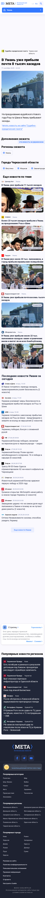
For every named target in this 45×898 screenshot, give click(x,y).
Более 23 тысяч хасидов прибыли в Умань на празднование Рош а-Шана (22, 222)
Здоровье (27, 789)
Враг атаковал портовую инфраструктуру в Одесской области (21, 680)
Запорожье (28, 840)
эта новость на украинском (31, 142)
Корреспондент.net (12, 426)
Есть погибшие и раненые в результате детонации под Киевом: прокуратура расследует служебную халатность (22, 667)
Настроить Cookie (10, 883)
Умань (18, 181)
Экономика (7, 797)
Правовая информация (10, 872)
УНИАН (7, 217)
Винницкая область (10, 807)
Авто (5, 789)
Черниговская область (11, 826)
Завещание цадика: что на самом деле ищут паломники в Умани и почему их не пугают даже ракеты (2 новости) (22, 506)
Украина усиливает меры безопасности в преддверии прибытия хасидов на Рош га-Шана (22, 404)
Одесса (27, 844)
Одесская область (31, 822)
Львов (5, 848)
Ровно (26, 836)
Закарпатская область (11, 815)
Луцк (5, 851)
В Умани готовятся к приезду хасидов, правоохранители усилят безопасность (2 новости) (21, 389)
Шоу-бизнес (7, 782)
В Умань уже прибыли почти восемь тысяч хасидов (23, 298)
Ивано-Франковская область (12, 818)
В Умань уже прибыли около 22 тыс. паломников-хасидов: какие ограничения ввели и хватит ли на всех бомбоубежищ (22, 338)
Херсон (5, 855)
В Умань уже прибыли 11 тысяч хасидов (22, 185)
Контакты (7, 876)
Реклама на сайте (9, 861)
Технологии (28, 793)
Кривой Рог (29, 707)
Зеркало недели (11, 515)
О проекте (7, 879)
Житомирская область (32, 811)
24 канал (8, 489)
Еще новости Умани (22, 530)
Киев (26, 661)
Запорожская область (32, 815)
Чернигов (28, 676)
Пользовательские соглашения (10, 868)
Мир (25, 778)
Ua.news (8, 398)
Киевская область (31, 818)
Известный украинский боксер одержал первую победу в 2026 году (21, 482)
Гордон (7, 255)
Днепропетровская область (33, 807)
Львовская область (10, 822)
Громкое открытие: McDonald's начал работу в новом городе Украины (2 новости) (22, 493)
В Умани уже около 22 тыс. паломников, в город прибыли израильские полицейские (22, 260)
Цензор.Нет (9, 181)
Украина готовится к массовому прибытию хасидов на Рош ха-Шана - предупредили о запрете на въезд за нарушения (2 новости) (22, 418)
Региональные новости (22, 3)
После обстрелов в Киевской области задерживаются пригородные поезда (21, 700)
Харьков (6, 840)
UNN (6, 412)
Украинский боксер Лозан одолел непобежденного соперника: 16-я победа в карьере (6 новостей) (22, 455)
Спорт (26, 786)
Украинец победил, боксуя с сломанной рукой (20, 430)
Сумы (26, 851)
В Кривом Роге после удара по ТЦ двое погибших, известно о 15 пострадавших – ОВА (22, 713)
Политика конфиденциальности (10, 865)
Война (26, 782)
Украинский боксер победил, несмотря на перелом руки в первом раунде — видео (22, 442)
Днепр (5, 844)
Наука (5, 786)
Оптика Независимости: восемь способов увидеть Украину (21, 519)
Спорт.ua (8, 478)
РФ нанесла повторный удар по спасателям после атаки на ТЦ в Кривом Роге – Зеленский (22, 727)
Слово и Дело (10, 384)
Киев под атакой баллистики (17, 690)
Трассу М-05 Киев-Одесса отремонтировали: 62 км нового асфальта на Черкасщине (22, 469)
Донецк (27, 848)
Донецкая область (10, 811)
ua (33, 4)
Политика (6, 778)
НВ (6, 438)
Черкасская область (33, 52)
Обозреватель (10, 332)
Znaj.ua (7, 449)
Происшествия (8, 793)
